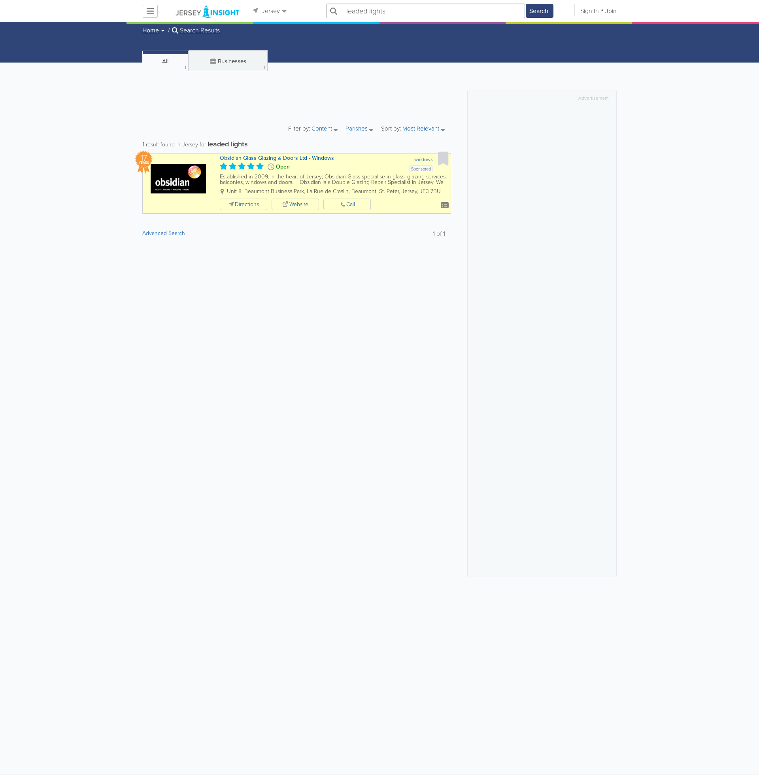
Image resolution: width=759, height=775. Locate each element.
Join (611, 10)
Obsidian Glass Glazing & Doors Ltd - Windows (277, 158)
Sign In (589, 10)
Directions (247, 204)
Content (323, 129)
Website (298, 204)
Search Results (200, 30)
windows (423, 159)
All (174, 64)
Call (350, 204)
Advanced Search (163, 233)
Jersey (270, 10)
